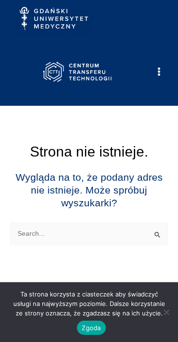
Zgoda (91, 328)
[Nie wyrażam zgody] (166, 312)
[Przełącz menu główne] (159, 72)
